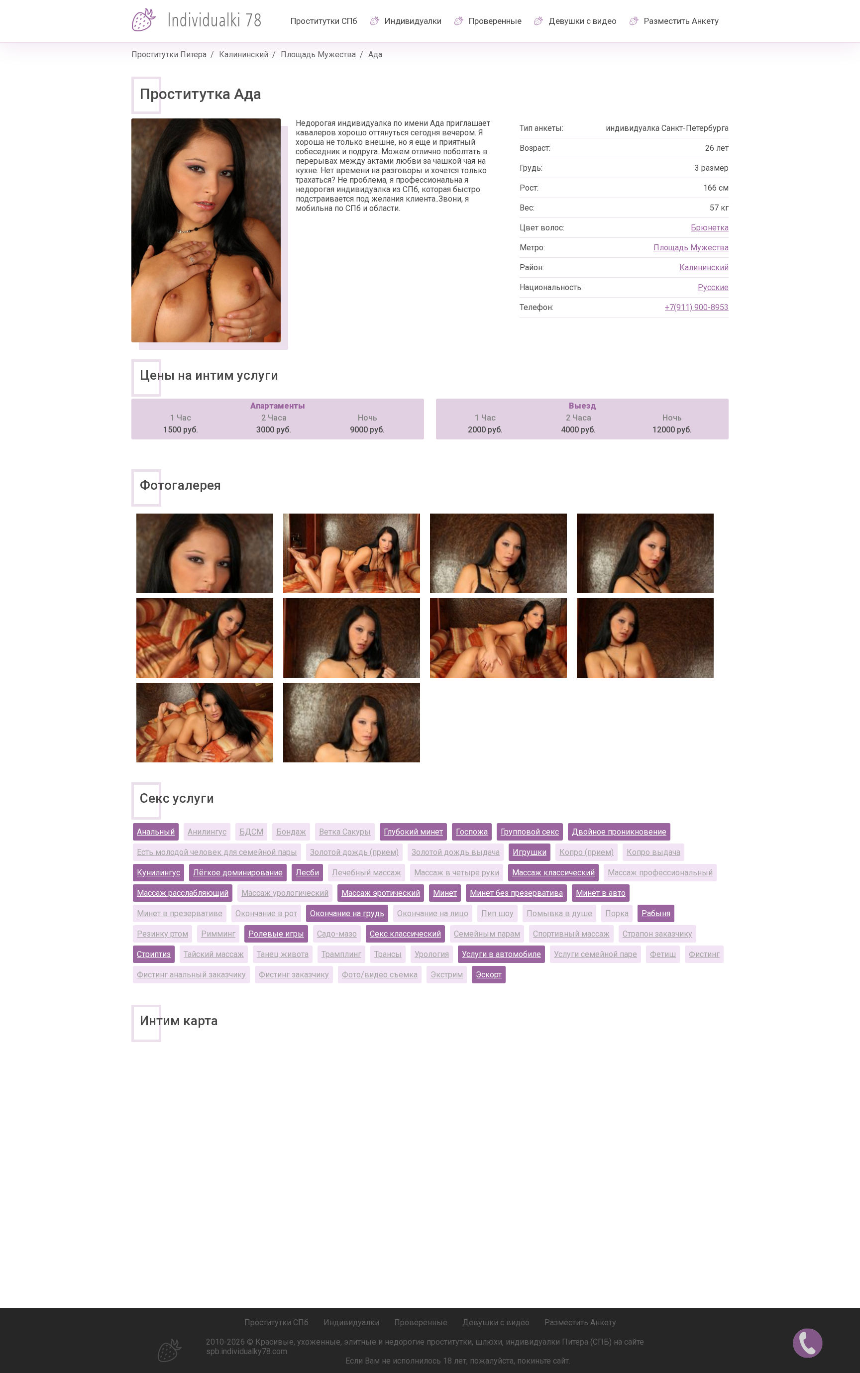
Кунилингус (158, 872)
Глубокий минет (413, 832)
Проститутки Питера (169, 54)
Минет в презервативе (179, 913)
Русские (713, 287)
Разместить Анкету (681, 21)
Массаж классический (553, 872)
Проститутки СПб (324, 21)
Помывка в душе (559, 913)
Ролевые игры (276, 934)
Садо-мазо (337, 934)
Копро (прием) (586, 852)
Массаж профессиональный (660, 872)
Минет (445, 893)
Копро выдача (653, 852)
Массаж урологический (284, 893)
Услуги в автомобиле (501, 954)
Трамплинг (341, 954)
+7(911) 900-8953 (697, 307)
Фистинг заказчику (294, 974)
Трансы (388, 954)
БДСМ (251, 832)
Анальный (156, 832)
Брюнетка (710, 227)
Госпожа (472, 832)
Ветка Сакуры (345, 832)
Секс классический (405, 934)
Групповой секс (530, 832)
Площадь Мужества (318, 54)
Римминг (218, 934)
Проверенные (495, 21)
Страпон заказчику (657, 934)
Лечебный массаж (366, 872)
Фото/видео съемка (380, 974)
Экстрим (446, 974)
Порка (617, 913)
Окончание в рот (266, 913)
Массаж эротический (380, 893)
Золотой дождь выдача (456, 852)
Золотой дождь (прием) (354, 852)
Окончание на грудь (347, 913)
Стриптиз (154, 954)
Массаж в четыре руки (456, 872)
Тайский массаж (214, 954)
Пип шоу (497, 913)
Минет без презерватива (516, 893)
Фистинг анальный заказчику (191, 974)
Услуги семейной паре (595, 954)
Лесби (307, 872)
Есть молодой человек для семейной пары (217, 852)
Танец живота (283, 954)
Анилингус (207, 832)
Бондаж (291, 832)
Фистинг (704, 954)
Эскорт (489, 974)
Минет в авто (601, 893)
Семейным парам (487, 934)
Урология (432, 954)
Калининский (243, 54)
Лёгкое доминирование (238, 872)
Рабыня (656, 913)
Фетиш (663, 954)
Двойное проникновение (619, 832)
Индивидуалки (413, 21)
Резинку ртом (162, 934)
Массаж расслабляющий (182, 893)
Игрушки (529, 852)
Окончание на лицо (432, 913)
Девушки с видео (582, 21)
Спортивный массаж (571, 934)
